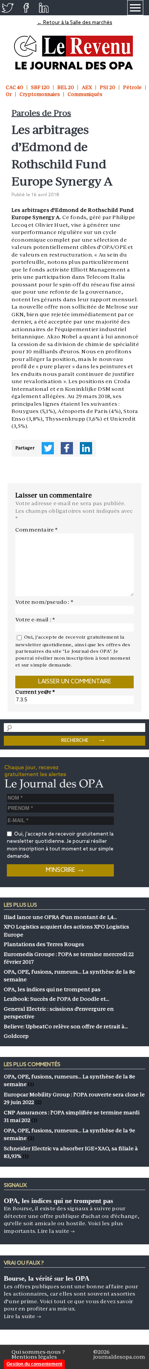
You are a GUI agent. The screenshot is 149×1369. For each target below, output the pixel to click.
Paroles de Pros (41, 113)
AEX (87, 87)
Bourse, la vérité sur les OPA (46, 1278)
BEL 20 (65, 87)
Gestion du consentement (34, 1364)
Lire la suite (56, 1231)
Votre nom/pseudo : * (44, 602)
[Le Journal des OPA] (75, 52)
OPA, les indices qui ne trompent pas (58, 1201)
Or (9, 94)
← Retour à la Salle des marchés (74, 23)
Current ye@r (35, 692)
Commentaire (36, 530)
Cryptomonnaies (39, 94)
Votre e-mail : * (35, 619)
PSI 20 (107, 87)
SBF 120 (40, 87)
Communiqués (85, 94)
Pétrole (132, 87)
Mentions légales (34, 1357)
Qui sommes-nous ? (38, 1352)
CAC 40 (14, 87)
